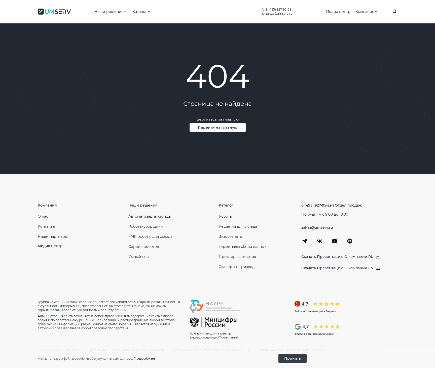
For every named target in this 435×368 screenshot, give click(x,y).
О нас (43, 216)
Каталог (226, 205)
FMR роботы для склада (150, 236)
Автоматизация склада (149, 216)
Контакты (46, 226)
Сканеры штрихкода (238, 266)
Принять (292, 358)
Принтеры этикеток (237, 256)
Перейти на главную (217, 127)
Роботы (226, 216)
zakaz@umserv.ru (279, 13)
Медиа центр (50, 246)
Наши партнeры (53, 236)
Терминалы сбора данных (242, 246)
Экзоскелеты (231, 236)
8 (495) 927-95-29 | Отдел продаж (331, 205)
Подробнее (144, 358)
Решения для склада (238, 226)
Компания (47, 205)
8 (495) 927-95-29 (278, 9)
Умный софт (139, 256)
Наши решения (143, 205)
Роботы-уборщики (145, 226)
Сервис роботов (143, 246)
